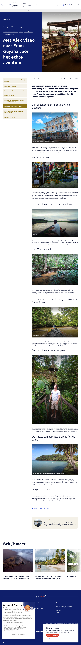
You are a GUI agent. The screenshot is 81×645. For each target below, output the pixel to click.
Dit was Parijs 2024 (24, 5)
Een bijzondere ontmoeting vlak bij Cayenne (14, 80)
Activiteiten (37, 4)
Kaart (66, 5)
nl (76, 5)
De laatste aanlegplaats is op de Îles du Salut (13, 111)
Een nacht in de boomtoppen (13, 106)
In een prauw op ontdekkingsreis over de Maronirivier (13, 100)
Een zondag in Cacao (10, 86)
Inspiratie (52, 4)
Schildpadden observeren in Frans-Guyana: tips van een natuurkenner (16, 577)
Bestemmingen (45, 4)
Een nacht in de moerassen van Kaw (14, 91)
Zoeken (73, 5)
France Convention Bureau (36, 608)
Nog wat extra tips (9, 117)
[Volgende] (75, 564)
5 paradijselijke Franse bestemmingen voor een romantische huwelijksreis (49, 577)
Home (5, 10)
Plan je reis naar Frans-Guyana (41, 508)
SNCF (57, 612)
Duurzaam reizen (30, 4)
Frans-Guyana (72, 576)
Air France (58, 610)
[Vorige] (70, 564)
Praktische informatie (58, 4)
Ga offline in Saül (9, 95)
